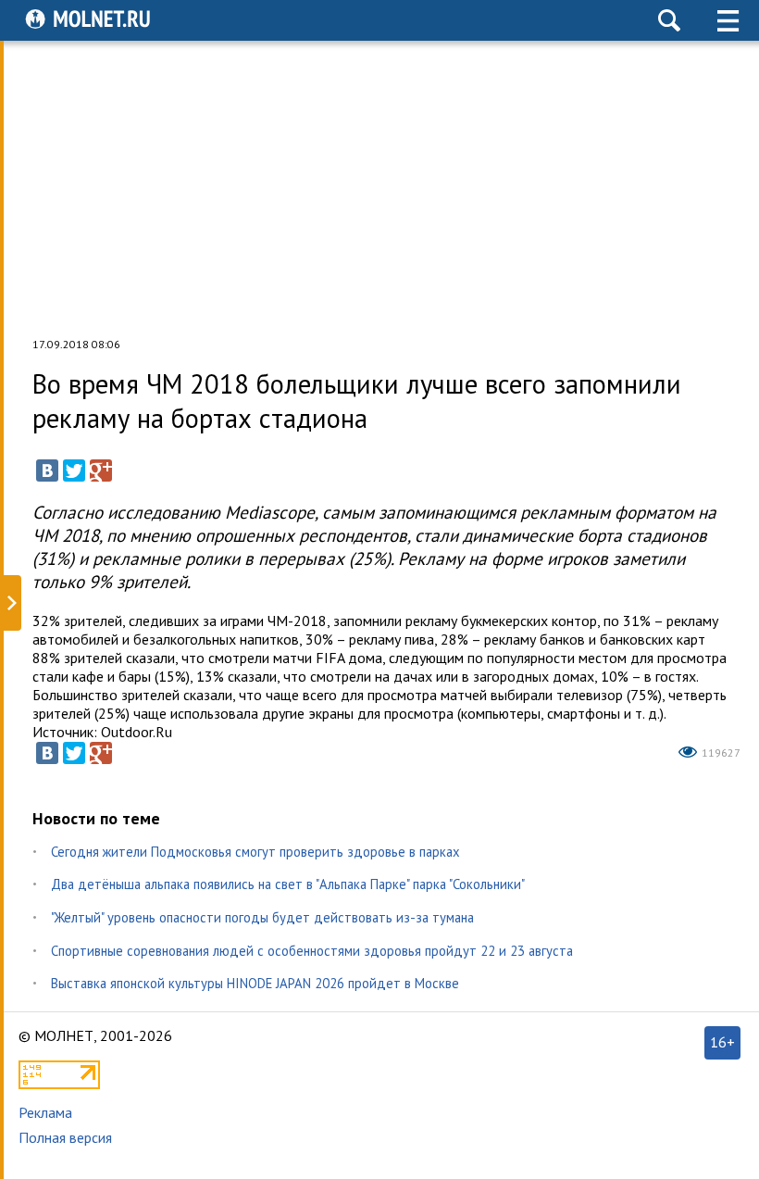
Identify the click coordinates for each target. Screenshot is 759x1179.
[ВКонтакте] (47, 470)
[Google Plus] (101, 470)
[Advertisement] (379, 189)
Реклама (45, 1112)
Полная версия (65, 1137)
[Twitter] (74, 470)
